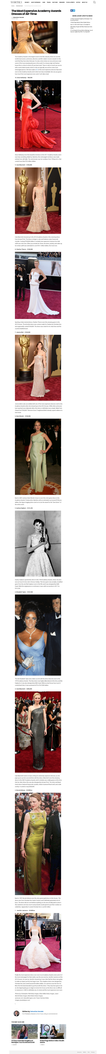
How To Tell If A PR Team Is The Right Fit (80, 24)
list (37, 69)
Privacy (93, 1052)
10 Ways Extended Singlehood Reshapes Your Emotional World (22, 1041)
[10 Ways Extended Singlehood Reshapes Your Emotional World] (24, 1031)
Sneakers (62, 2)
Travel (49, 2)
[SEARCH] (94, 2)
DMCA (84, 1052)
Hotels (78, 2)
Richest (27, 2)
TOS (88, 1052)
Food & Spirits (70, 2)
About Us (84, 2)
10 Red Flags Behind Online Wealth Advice (52, 1041)
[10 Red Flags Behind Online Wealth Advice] (53, 1031)
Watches (55, 2)
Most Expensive (35, 2)
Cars (43, 2)
